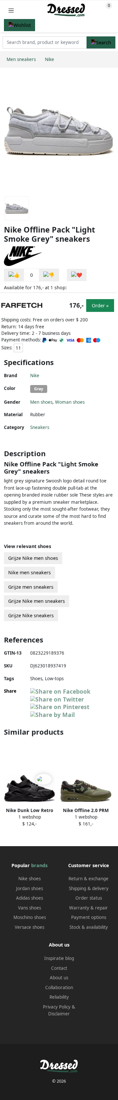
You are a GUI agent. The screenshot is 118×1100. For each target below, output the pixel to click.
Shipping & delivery (88, 888)
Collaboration (59, 987)
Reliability (59, 997)
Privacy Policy (56, 1007)
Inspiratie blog (59, 958)
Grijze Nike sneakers (31, 615)
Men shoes (41, 402)
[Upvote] (14, 275)
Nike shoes (29, 879)
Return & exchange (88, 879)
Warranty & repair (88, 908)
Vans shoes (29, 908)
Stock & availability (88, 927)
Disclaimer (59, 1014)
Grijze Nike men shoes (33, 558)
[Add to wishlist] (77, 275)
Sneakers (39, 427)
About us (59, 978)
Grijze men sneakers (30, 587)
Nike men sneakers (29, 572)
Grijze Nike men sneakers (36, 601)
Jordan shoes (29, 888)
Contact (59, 968)
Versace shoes (29, 927)
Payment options (88, 917)
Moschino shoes (29, 917)
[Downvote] (49, 275)
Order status (88, 898)
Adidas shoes (29, 898)
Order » (100, 305)
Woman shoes (70, 402)
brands (39, 865)
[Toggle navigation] (11, 10)
